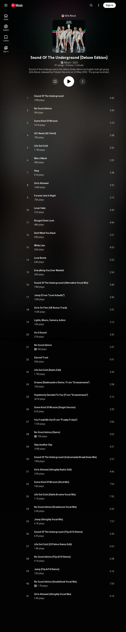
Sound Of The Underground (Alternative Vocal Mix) (61, 283)
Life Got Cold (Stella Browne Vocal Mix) (55, 494)
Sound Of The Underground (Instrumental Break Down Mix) (65, 457)
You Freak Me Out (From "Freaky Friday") (55, 419)
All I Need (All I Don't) (45, 133)
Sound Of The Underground (49, 96)
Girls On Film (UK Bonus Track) (50, 307)
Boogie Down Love (44, 220)
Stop (36, 170)
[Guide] (6, 5)
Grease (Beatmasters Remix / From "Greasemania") (62, 382)
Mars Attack (40, 158)
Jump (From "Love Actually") (49, 295)
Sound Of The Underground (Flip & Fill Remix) (58, 532)
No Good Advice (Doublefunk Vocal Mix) (55, 581)
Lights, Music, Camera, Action (50, 320)
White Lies (39, 245)
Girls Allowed (41, 183)
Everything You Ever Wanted (49, 270)
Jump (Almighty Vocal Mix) (48, 519)
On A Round (40, 332)
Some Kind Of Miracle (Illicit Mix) (51, 482)
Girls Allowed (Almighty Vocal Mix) (52, 594)
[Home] (17, 5)
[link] (5, 17)
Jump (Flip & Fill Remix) (46, 569)
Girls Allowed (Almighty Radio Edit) (53, 469)
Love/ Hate (39, 208)
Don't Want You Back (44, 233)
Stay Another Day (43, 444)
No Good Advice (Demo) (47, 432)
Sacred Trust (41, 357)
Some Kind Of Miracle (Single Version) (55, 407)
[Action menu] (82, 81)
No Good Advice (43, 108)
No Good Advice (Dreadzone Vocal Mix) (55, 507)
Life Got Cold (41, 146)
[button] (55, 81)
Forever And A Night (45, 195)
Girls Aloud (70, 15)
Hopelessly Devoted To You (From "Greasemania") (61, 395)
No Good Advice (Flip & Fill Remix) (52, 556)
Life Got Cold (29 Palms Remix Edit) (53, 544)
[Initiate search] (91, 5)
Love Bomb (40, 258)
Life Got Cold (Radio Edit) (47, 370)
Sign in (109, 5)
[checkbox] (112, 98)
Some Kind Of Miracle (46, 121)
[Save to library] (55, 81)
